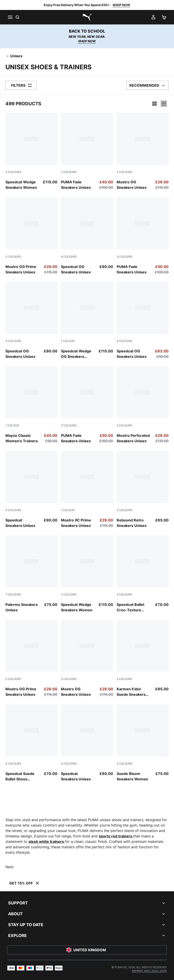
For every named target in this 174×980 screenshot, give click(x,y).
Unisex (16, 56)
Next (9, 867)
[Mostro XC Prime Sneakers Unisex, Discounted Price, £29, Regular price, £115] (87, 489)
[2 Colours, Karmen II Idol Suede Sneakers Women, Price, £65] (143, 658)
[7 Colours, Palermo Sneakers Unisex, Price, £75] (31, 574)
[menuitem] (149, 971)
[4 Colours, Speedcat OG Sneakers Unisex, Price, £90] (87, 236)
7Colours (69, 172)
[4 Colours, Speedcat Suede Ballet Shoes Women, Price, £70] (31, 743)
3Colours (13, 172)
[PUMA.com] (87, 17)
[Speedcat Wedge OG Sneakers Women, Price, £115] (87, 320)
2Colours (124, 172)
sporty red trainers (116, 836)
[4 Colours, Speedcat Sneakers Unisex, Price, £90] (31, 489)
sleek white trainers (47, 841)
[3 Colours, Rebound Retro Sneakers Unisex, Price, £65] (143, 489)
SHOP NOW (121, 5)
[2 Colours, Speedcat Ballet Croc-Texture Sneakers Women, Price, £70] (143, 574)
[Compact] (154, 103)
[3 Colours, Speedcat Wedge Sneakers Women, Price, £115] (31, 151)
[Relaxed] (164, 103)
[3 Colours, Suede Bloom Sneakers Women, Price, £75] (143, 743)
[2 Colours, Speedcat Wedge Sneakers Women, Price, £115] (87, 574)
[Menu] (9, 17)
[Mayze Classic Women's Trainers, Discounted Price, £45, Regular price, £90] (31, 405)
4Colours (69, 256)
